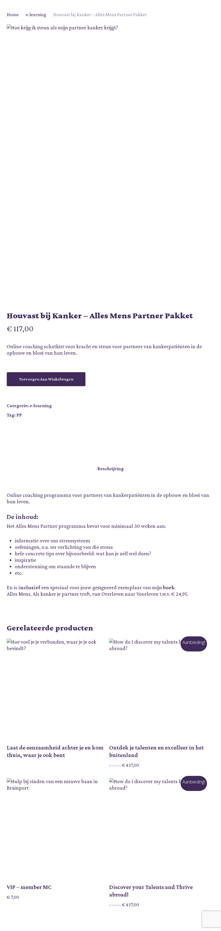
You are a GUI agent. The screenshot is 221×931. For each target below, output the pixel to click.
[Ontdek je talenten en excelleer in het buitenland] (159, 688)
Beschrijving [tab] (110, 468)
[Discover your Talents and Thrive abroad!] (159, 828)
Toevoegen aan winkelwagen (46, 379)
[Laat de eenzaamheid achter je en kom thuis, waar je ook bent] (56, 688)
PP (19, 415)
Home (13, 14)
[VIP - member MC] (56, 828)
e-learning (36, 14)
